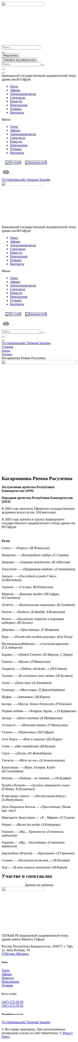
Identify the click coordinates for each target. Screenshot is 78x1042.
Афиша (15, 90)
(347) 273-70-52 (12, 1005)
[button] (39, 120)
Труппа (7, 354)
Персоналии (18, 105)
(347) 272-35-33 (12, 1002)
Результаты (10, 55)
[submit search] (42, 65)
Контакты (17, 112)
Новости (16, 101)
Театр (14, 86)
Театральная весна (23, 94)
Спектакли (17, 97)
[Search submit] (3, 52)
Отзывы (15, 109)
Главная (7, 347)
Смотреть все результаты (19, 59)
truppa (6, 350)
